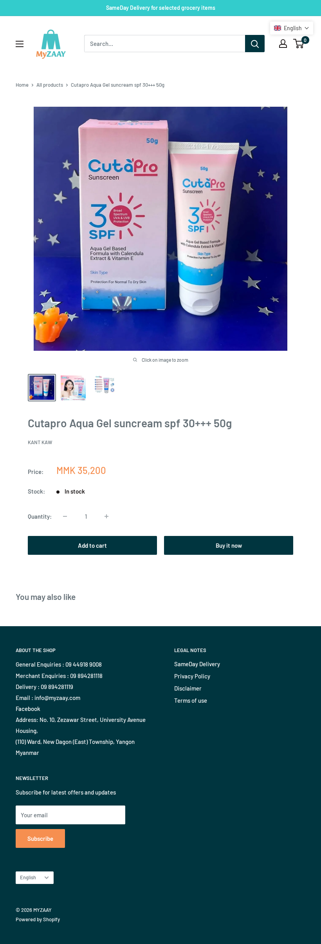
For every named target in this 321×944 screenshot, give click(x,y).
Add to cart (92, 545)
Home (22, 85)
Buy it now (229, 545)
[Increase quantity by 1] (106, 516)
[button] (291, 28)
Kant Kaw (40, 442)
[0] (299, 43)
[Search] (255, 43)
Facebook (28, 708)
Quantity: (40, 516)
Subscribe (40, 838)
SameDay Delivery (197, 663)
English (28, 877)
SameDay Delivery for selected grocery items (160, 7)
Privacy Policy (192, 676)
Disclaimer (188, 688)
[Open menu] (19, 44)
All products (49, 85)
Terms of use (190, 700)
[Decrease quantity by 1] (65, 516)
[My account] (283, 43)
